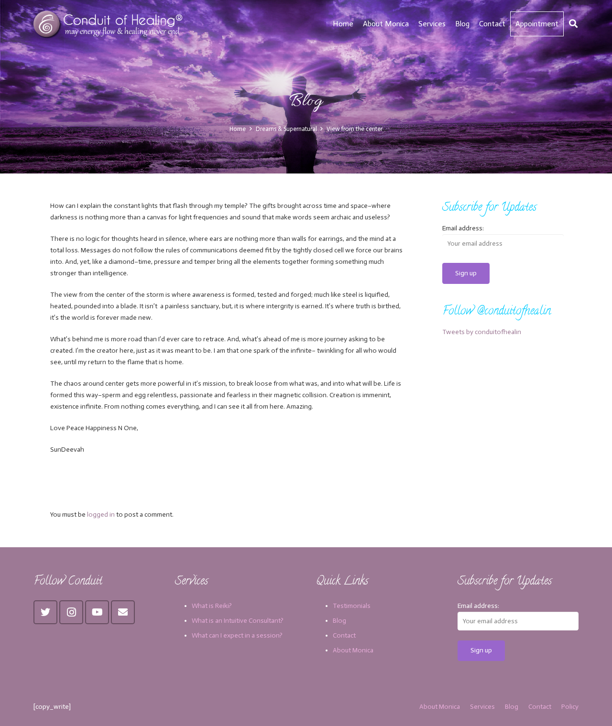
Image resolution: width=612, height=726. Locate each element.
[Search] (573, 23)
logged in (101, 514)
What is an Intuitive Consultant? (238, 621)
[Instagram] (71, 612)
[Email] (123, 612)
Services (482, 707)
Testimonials (352, 606)
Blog (339, 621)
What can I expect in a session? (237, 635)
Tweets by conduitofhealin (481, 332)
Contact (344, 635)
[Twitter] (45, 612)
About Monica (353, 650)
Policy (570, 707)
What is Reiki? (212, 606)
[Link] (109, 24)
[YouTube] (97, 612)
